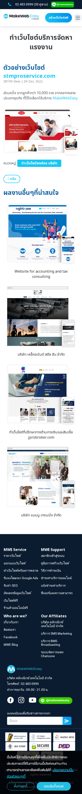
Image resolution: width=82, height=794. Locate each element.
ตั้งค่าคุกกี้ (20, 786)
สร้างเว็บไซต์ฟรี (58, 17)
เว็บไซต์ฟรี (11, 600)
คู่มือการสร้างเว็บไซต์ (55, 563)
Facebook (11, 637)
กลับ (12, 178)
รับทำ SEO (11, 585)
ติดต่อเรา (10, 629)
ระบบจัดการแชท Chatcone (52, 654)
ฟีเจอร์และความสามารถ (57, 593)
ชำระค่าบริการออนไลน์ (56, 578)
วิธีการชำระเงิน (51, 570)
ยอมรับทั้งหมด (54, 786)
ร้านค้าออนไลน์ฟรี (16, 608)
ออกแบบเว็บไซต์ (15, 563)
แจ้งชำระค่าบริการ (53, 585)
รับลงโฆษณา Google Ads (21, 578)
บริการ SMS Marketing (56, 633)
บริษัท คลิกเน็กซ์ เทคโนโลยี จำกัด (52, 624)
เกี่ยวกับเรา (11, 622)
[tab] (22, 550)
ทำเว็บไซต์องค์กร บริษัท (39, 163)
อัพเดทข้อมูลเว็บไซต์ (17, 593)
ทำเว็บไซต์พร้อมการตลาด (21, 570)
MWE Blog (11, 644)
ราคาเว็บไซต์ (12, 556)
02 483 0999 (24, 4)
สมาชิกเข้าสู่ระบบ (52, 556)
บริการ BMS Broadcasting (50, 643)
